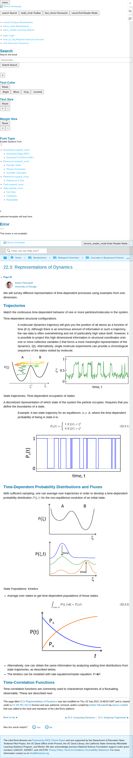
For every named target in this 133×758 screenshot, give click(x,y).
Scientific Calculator (16, 172)
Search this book (8, 54)
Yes (38, 727)
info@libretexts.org (39, 753)
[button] (11, 196)
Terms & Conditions (74, 750)
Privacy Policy (56, 750)
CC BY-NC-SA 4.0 (21, 705)
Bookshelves (40, 257)
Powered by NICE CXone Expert (49, 740)
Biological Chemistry (69, 257)
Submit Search (9, 65)
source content (120, 705)
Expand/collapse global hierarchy (7, 258)
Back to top (9, 717)
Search (9, 250)
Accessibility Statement (97, 750)
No (50, 727)
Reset (5, 87)
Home (18, 257)
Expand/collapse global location (128, 257)
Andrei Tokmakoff (24, 283)
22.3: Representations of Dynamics (38, 701)
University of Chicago (26, 286)
